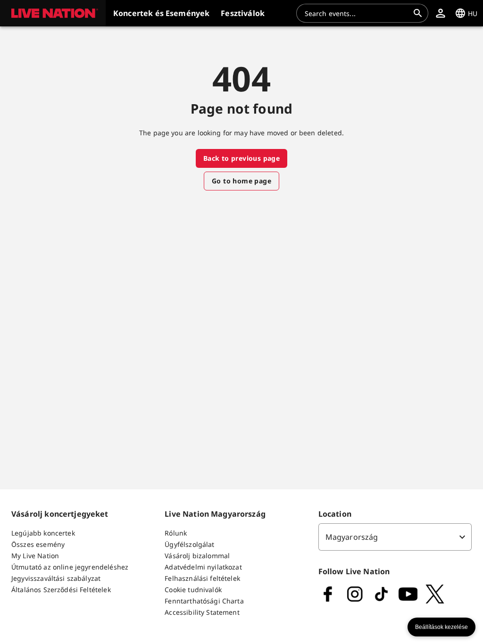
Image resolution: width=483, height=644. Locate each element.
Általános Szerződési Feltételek (61, 589)
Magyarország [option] (351, 537)
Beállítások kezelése (441, 627)
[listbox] (395, 537)
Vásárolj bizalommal (197, 555)
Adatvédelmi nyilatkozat (203, 566)
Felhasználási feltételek (202, 578)
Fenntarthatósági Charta (204, 600)
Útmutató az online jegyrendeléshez (69, 566)
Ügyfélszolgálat (189, 544)
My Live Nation (35, 555)
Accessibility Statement (202, 612)
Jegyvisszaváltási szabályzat (55, 578)
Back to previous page (241, 158)
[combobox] (356, 13)
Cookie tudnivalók (193, 589)
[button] (53, 13)
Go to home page (241, 180)
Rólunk (176, 532)
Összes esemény (38, 544)
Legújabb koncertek (43, 532)
